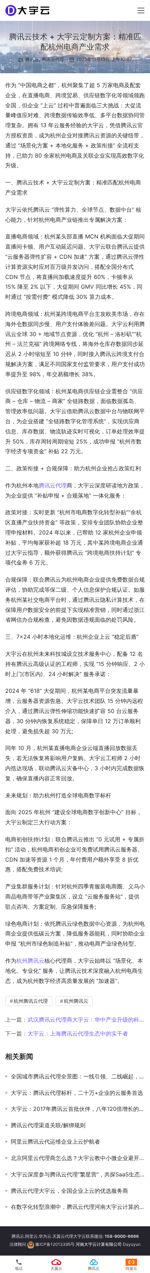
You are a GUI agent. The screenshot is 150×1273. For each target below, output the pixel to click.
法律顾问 (17, 1244)
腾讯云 (32, 59)
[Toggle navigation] (141, 10)
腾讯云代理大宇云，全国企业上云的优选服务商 (69, 1191)
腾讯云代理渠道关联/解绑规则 (48, 1125)
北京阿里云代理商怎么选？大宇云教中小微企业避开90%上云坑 (78, 1158)
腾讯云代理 (53, 59)
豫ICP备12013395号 (55, 1244)
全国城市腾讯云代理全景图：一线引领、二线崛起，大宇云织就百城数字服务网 (78, 1076)
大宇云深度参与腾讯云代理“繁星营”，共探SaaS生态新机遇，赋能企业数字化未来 (78, 1174)
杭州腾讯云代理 (31, 1001)
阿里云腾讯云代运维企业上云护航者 (55, 1141)
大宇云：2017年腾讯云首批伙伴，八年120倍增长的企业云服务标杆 (78, 1109)
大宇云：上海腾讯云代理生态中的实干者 (78, 1033)
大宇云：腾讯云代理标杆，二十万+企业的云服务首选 (77, 1093)
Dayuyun (132, 1244)
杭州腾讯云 (30, 960)
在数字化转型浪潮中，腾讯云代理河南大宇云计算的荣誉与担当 (78, 1207)
